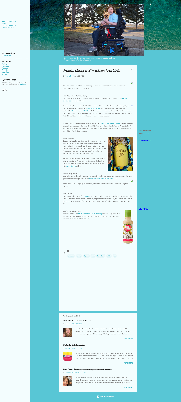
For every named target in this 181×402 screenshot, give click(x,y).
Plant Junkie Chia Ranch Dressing (90, 214)
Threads (5, 68)
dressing (71, 256)
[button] (131, 69)
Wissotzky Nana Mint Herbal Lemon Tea (103, 179)
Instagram (5, 66)
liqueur (86, 256)
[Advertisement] (145, 96)
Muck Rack (6, 72)
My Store (23, 84)
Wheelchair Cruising (9, 25)
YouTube (5, 70)
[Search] (150, 6)
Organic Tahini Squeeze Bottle (109, 123)
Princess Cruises (8, 27)
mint (93, 256)
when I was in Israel (93, 108)
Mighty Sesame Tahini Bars (80, 111)
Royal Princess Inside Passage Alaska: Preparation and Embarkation (87, 369)
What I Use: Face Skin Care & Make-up (77, 320)
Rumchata (100, 256)
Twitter (4, 64)
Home (4, 23)
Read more (128, 339)
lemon (79, 256)
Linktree (5, 74)
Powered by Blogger (107, 397)
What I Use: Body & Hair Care (73, 345)
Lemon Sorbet (71, 166)
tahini (109, 256)
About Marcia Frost (9, 21)
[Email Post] (68, 252)
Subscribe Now (7, 56)
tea (115, 256)
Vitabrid (87, 196)
